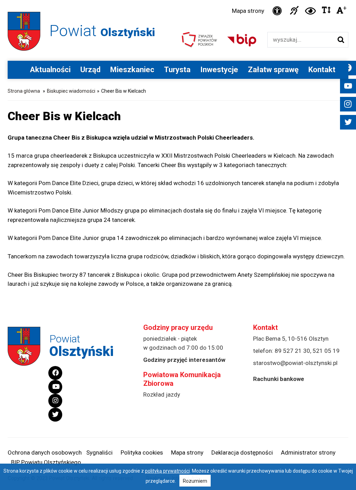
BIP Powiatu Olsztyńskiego (46, 462)
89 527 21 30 (292, 350)
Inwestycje (219, 69)
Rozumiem (195, 481)
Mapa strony (248, 10)
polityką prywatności (167, 471)
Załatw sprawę (273, 69)
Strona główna (24, 91)
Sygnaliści (99, 452)
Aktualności (50, 69)
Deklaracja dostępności (242, 452)
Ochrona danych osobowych (45, 452)
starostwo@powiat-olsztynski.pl (295, 362)
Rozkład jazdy (161, 394)
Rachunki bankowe (278, 378)
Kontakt (321, 69)
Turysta (177, 69)
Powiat (102, 31)
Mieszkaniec (132, 69)
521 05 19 (326, 350)
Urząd (90, 69)
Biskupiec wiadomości (71, 91)
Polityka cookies (142, 452)
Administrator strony (308, 452)
